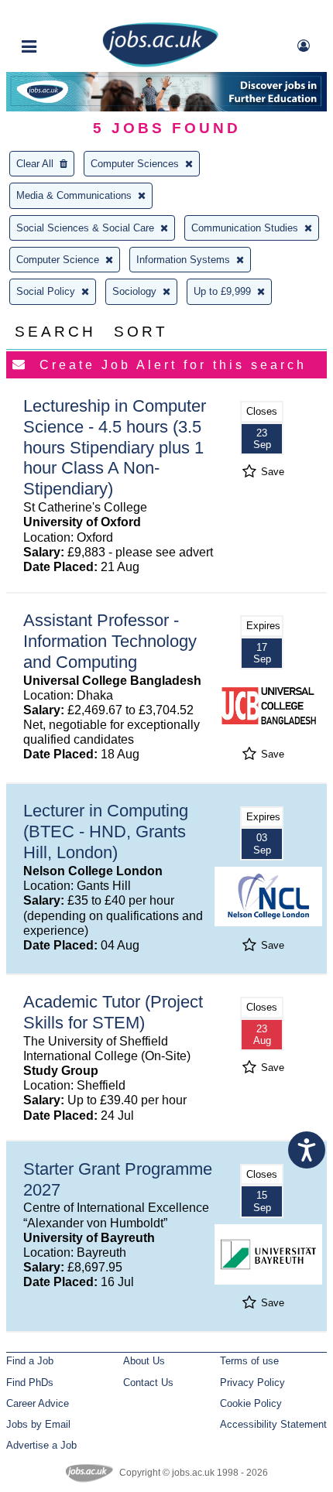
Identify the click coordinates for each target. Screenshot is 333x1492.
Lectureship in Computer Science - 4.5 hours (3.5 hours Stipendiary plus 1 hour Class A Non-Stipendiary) (114, 447)
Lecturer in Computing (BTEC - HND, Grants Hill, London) (105, 831)
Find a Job (29, 1361)
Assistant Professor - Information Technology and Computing (110, 641)
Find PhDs (29, 1382)
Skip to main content (62, 13)
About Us (144, 1361)
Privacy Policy (252, 1382)
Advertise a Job (41, 1445)
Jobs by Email (38, 1424)
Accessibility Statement (273, 1424)
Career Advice (37, 1403)
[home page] (160, 63)
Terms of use (249, 1361)
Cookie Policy (251, 1403)
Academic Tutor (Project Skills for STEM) (113, 1012)
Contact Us (148, 1382)
